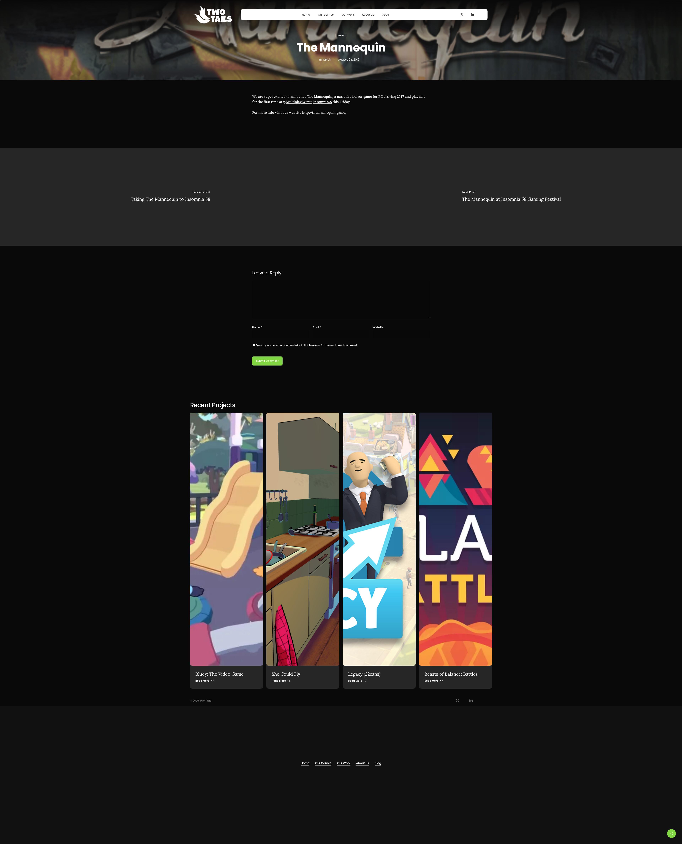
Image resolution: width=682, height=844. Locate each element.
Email (317, 327)
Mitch (327, 60)
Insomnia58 (322, 102)
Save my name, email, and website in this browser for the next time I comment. (307, 345)
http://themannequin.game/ (324, 112)
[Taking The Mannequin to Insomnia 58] (170, 197)
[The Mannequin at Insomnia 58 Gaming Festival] (511, 197)
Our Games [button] (323, 763)
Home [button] (305, 763)
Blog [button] (378, 763)
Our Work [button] (343, 763)
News (340, 35)
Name (257, 327)
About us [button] (362, 763)
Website (378, 327)
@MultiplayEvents (297, 102)
